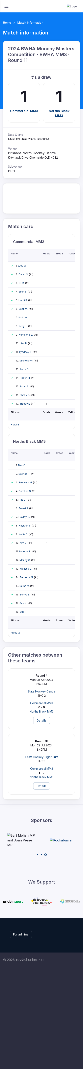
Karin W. (23, 317)
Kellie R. (24, 534)
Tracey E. (25, 403)
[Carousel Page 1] (37, 854)
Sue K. (24, 603)
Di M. (22, 282)
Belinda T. (25, 473)
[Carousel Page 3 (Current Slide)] (45, 854)
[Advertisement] (41, 1018)
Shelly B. (25, 395)
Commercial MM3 (24, 111)
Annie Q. (15, 632)
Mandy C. (25, 560)
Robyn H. (25, 377)
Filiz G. (23, 499)
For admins (20, 934)
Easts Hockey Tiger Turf (41, 757)
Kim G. (24, 542)
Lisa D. (24, 343)
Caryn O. (24, 274)
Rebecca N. (27, 577)
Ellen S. (23, 291)
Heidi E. (15, 424)
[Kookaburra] (61, 840)
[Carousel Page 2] (41, 854)
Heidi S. (23, 300)
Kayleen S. (25, 525)
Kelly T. (23, 326)
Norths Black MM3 (59, 113)
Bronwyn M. (26, 482)
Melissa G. (26, 568)
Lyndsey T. (26, 351)
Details (42, 720)
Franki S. (24, 508)
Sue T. (23, 611)
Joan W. (24, 308)
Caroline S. (25, 491)
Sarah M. (25, 585)
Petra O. (24, 369)
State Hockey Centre (42, 691)
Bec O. (22, 465)
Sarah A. (25, 386)
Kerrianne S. (26, 334)
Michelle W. (27, 360)
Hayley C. (24, 516)
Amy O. (22, 265)
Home (7, 22)
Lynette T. (25, 551)
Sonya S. (25, 594)
